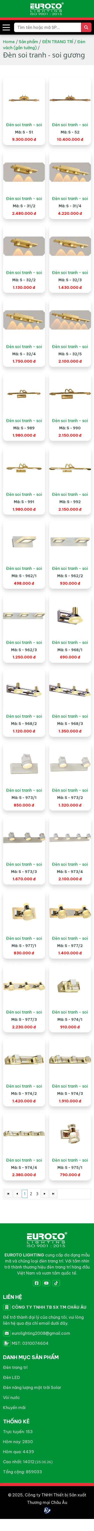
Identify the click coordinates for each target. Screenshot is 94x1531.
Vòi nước (11, 1397)
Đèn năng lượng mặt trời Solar (32, 1387)
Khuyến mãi (14, 1407)
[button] (6, 27)
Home (9, 41)
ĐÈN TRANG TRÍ (57, 41)
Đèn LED (11, 1377)
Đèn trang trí (15, 1367)
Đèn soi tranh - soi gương (24, 125)
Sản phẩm (28, 41)
